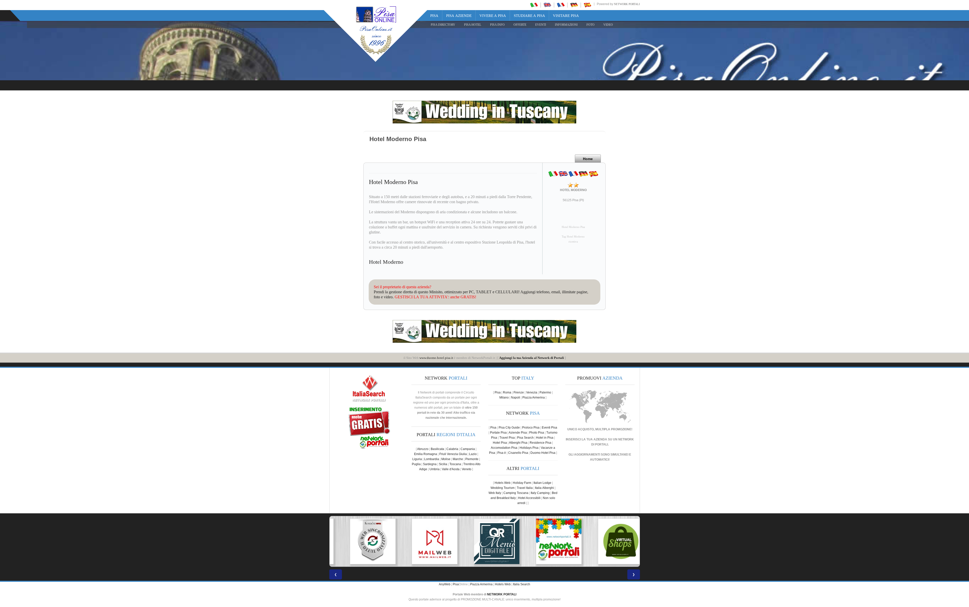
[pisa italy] (547, 4)
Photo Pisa (536, 432)
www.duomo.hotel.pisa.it (436, 358)
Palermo (545, 392)
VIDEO (608, 25)
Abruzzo (422, 449)
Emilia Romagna (425, 454)
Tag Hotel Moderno (573, 236)
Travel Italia (525, 488)
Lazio (473, 454)
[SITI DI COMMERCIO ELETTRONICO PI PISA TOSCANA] (608, 541)
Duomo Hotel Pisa (542, 453)
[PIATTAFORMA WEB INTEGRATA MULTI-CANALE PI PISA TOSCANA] (360, 541)
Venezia (531, 392)
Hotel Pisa (500, 442)
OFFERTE (520, 25)
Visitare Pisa (566, 16)
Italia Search (521, 584)
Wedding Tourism (503, 488)
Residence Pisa (540, 442)
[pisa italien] (574, 4)
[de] (583, 174)
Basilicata (437, 449)
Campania (468, 449)
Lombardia (431, 459)
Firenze (519, 392)
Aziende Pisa (518, 432)
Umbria (434, 469)
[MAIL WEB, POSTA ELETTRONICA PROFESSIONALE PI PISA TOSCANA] (422, 541)
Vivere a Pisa (492, 16)
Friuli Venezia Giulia (453, 454)
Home (588, 159)
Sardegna (430, 464)
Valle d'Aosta (451, 469)
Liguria (417, 459)
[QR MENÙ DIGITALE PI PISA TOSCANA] (484, 541)
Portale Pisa (498, 432)
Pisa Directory (443, 25)
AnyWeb (444, 584)
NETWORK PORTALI (501, 594)
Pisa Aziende (459, 16)
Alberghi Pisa (518, 442)
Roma (507, 392)
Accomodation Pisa (504, 448)
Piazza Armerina (533, 397)
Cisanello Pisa (518, 453)
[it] (553, 174)
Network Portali (627, 4)
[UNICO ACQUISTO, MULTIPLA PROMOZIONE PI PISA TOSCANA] (546, 541)
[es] (593, 174)
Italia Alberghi (544, 488)
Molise (445, 459)
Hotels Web (502, 483)
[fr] (573, 174)
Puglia (416, 464)
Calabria (452, 449)
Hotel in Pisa (544, 437)
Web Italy (495, 493)
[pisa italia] (534, 4)
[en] (563, 174)
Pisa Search (525, 437)
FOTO (590, 25)
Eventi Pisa (549, 427)
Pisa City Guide (509, 427)
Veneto (466, 469)
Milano (504, 397)
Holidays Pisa (529, 448)
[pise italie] (561, 4)
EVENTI (540, 25)
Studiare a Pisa (529, 16)
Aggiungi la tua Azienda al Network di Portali (531, 358)
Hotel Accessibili (529, 498)
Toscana (455, 464)
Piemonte (471, 459)
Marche (458, 459)
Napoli (515, 397)
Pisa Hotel (472, 25)
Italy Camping (540, 493)
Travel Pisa (507, 437)
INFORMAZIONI (566, 25)
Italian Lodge (542, 483)
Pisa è (501, 453)
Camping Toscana (515, 493)
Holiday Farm (522, 483)
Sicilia (443, 464)
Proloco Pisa (531, 427)
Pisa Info (497, 25)
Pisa (434, 16)
